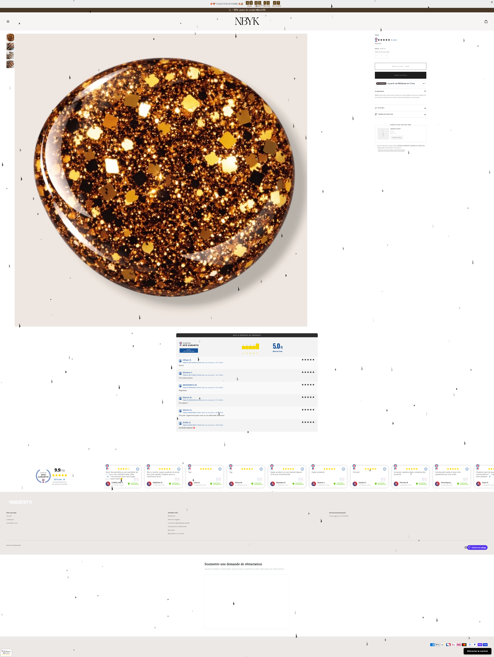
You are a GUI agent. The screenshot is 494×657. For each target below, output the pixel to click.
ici (335, 516)
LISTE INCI (381, 108)
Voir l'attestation (188, 350)
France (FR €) (13, 644)
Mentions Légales (174, 520)
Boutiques (171, 530)
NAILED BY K (378, 43)
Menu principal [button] (11, 513)
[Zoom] (19, 321)
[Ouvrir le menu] (10, 21)
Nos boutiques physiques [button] (337, 513)
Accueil (8, 516)
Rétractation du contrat (176, 534)
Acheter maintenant (400, 75)
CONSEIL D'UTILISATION (385, 114)
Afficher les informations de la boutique (391, 150)
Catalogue (10, 520)
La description (379, 91)
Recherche (171, 516)
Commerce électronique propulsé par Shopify (122, 650)
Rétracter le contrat (477, 651)
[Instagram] (466, 547)
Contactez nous (11, 523)
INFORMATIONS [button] (173, 513)
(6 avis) (394, 40)
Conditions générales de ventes (178, 523)
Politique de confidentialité (177, 527)
